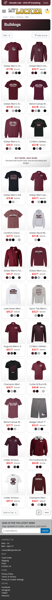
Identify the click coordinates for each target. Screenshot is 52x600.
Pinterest (5, 595)
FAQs (3, 563)
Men (7, 35)
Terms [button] (45, 2)
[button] (4, 11)
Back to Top (10, 512)
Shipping (5, 560)
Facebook (5, 587)
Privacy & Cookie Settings (12, 579)
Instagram (5, 590)
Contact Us (6, 566)
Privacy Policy (7, 574)
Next (47, 512)
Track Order (6, 557)
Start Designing (13, 58)
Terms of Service (8, 576)
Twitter (4, 593)
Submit (45, 530)
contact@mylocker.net (11, 550)
